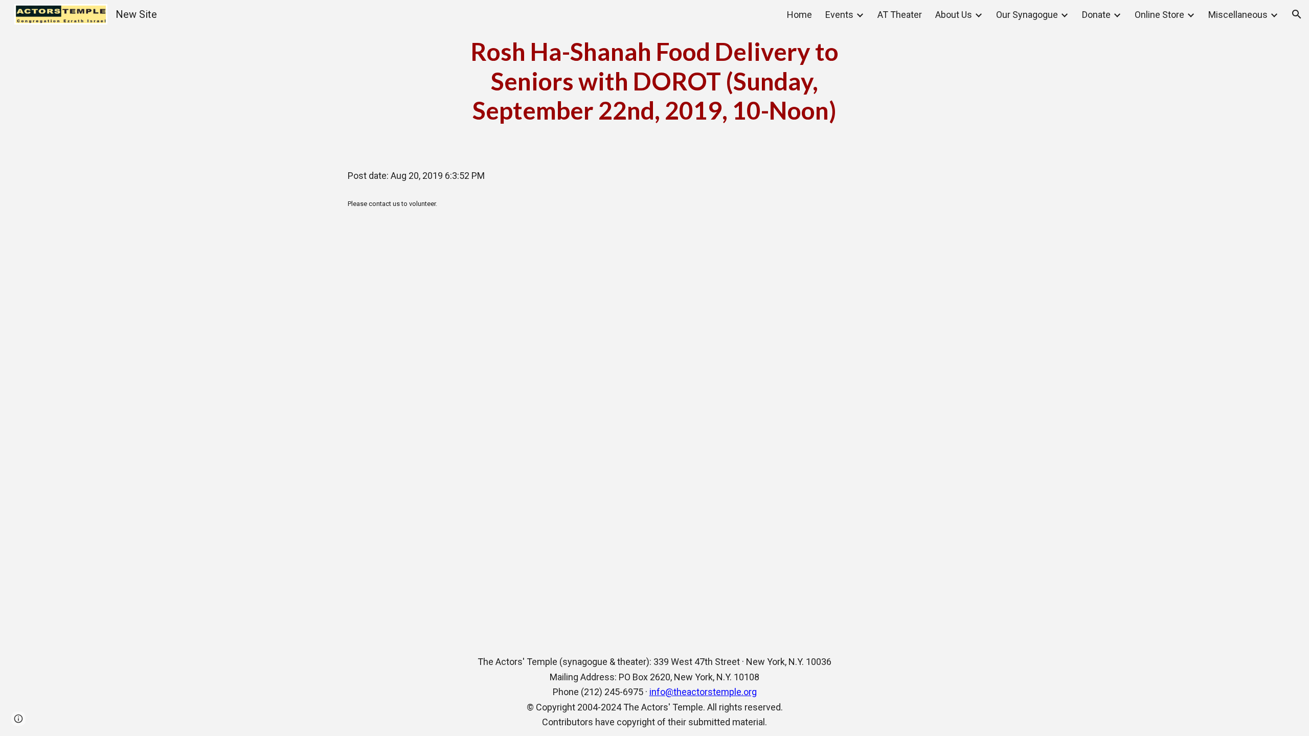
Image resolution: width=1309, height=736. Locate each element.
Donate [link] (1096, 14)
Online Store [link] (1159, 14)
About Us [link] (953, 14)
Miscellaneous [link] (1238, 14)
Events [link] (839, 14)
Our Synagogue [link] (1027, 14)
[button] (1296, 14)
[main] (654, 81)
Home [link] (799, 14)
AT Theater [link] (899, 14)
